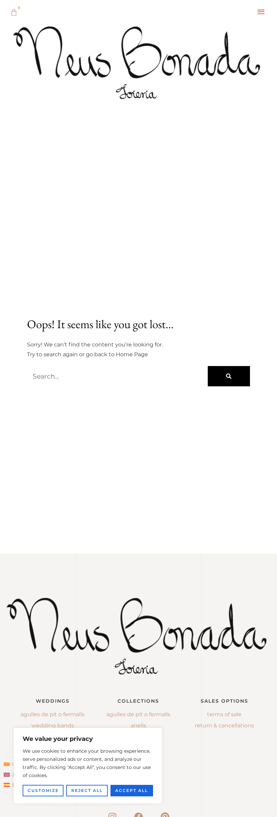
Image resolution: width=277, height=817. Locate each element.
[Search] (229, 376)
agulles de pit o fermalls (138, 714)
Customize (43, 790)
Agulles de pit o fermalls (52, 714)
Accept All (131, 790)
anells (138, 725)
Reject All (87, 790)
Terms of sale (224, 714)
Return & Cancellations (224, 725)
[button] (261, 11)
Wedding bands (52, 725)
